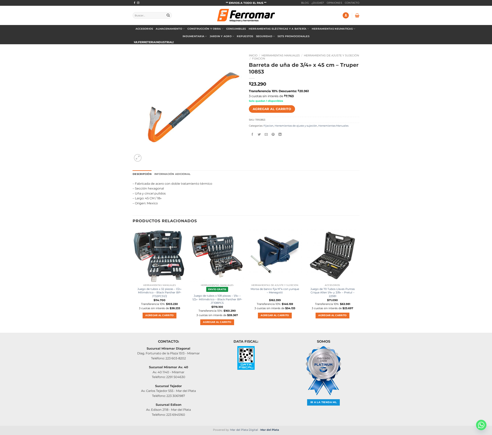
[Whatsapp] (481, 425)
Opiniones (334, 2)
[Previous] (133, 280)
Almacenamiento (169, 28)
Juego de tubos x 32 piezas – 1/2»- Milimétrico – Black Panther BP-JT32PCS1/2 (159, 292)
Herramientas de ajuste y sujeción (331, 55)
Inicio (253, 55)
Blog (305, 2)
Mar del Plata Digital (244, 430)
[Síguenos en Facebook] (134, 3)
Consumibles (236, 28)
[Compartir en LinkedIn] (280, 134)
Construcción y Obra (204, 28)
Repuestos (245, 36)
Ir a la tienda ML (323, 402)
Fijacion (258, 58)
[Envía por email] (266, 134)
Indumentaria (193, 36)
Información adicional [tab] (172, 174)
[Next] (359, 280)
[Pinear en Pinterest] (273, 134)
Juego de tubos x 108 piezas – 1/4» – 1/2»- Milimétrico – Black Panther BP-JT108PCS (217, 299)
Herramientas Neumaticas (332, 28)
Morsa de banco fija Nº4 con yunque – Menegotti (275, 290)
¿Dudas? (318, 2)
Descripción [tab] (142, 174)
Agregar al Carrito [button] (159, 315)
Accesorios (144, 28)
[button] (346, 15)
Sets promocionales (293, 36)
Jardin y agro (221, 36)
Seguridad (264, 36)
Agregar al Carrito (272, 109)
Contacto (352, 2)
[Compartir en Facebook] (252, 134)
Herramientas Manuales (281, 55)
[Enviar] (168, 15)
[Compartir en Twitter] (259, 134)
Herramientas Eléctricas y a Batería (278, 28)
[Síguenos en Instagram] (138, 3)
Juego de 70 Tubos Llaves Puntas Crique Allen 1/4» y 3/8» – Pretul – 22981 (332, 292)
